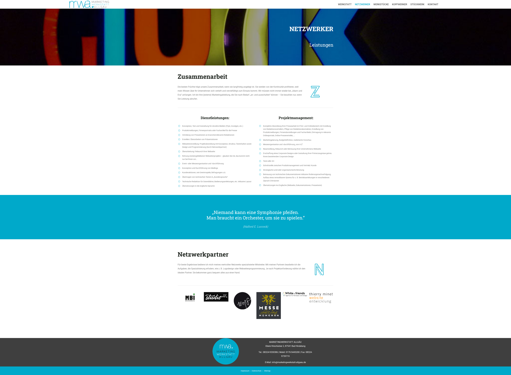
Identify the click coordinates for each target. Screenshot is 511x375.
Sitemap (267, 371)
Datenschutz (256, 371)
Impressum (245, 371)
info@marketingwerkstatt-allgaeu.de (289, 362)
